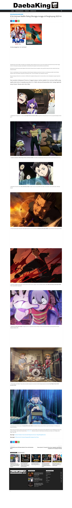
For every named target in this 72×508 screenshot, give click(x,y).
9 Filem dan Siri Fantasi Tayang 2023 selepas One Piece (27, 437)
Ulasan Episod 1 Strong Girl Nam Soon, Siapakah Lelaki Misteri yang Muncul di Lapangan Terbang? (49, 448)
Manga (19, 14)
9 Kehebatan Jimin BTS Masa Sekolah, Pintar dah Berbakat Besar (21, 448)
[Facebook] (11, 21)
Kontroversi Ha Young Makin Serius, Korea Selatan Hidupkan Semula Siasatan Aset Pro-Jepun (57, 464)
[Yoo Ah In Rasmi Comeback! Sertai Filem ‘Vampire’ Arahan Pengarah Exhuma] (36, 458)
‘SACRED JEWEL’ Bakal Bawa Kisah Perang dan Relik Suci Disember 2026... (38, 473)
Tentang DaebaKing (19, 10)
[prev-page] (60, 452)
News (47, 475)
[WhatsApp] (18, 21)
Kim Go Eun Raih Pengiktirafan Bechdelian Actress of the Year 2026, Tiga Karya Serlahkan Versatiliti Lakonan (15, 464)
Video (47, 478)
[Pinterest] (16, 21)
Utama (12, 10)
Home (11, 13)
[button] (61, 11)
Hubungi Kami (33, 10)
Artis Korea (47, 480)
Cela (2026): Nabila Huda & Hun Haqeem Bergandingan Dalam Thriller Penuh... (38, 484)
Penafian (27, 10)
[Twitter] (14, 21)
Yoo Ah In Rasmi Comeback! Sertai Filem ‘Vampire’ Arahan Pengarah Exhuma (35, 463)
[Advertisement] (36, 56)
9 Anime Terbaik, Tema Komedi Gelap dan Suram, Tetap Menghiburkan (30, 434)
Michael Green (29, 430)
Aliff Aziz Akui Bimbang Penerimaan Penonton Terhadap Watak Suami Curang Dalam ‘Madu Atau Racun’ (46, 464)
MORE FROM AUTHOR (21, 452)
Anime (13, 13)
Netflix (22, 14)
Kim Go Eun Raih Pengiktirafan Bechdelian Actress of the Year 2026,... (38, 479)
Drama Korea (48, 477)
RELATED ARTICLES (13, 452)
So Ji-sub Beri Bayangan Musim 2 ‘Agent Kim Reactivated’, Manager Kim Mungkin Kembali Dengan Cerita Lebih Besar (25, 464)
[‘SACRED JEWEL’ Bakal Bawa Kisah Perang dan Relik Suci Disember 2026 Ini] (30, 474)
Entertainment (15, 14)
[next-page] (61, 452)
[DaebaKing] (36, 5)
